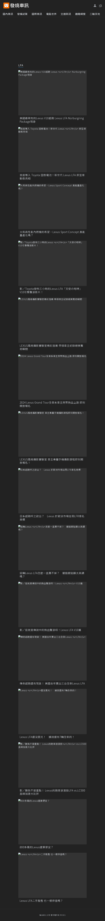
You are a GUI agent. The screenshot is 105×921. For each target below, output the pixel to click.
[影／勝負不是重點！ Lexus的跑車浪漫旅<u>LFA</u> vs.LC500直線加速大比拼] (52, 765)
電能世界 (51, 14)
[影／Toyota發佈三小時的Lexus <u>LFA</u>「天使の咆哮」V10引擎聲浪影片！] (52, 263)
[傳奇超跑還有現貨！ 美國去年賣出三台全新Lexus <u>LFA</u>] (52, 658)
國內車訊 (8, 14)
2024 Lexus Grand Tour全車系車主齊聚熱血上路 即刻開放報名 (52, 404)
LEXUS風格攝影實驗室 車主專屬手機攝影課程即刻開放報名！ (51, 461)
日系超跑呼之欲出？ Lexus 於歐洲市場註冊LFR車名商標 (52, 517)
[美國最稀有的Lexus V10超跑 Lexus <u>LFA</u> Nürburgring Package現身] (52, 92)
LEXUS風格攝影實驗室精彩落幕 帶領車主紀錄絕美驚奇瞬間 (51, 347)
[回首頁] (19, 5)
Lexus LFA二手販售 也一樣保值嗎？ (41, 900)
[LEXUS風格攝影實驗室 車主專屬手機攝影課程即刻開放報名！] (52, 433)
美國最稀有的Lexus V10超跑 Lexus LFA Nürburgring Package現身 (52, 119)
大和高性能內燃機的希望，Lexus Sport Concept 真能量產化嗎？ (52, 233)
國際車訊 (37, 14)
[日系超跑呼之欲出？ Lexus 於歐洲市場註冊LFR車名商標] (52, 490)
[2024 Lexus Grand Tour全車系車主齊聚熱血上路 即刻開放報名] (52, 377)
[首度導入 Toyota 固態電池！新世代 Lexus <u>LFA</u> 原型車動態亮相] (52, 149)
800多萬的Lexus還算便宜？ (36, 847)
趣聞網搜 (80, 14)
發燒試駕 (22, 14)
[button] (100, 5)
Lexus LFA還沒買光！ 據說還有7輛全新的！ (47, 737)
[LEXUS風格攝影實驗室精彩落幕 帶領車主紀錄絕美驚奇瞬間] (52, 320)
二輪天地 (95, 14)
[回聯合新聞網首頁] (6, 5)
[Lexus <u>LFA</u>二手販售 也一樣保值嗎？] (52, 875)
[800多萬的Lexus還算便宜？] (52, 821)
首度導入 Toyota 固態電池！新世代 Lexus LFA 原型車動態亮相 (52, 176)
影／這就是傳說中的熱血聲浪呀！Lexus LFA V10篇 (50, 630)
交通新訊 (66, 14)
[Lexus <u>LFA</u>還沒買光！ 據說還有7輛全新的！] (52, 711)
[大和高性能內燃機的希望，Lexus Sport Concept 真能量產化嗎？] (52, 206)
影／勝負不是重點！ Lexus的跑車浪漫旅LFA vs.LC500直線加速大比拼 (52, 792)
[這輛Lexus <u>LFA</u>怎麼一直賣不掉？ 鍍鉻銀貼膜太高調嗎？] (52, 547)
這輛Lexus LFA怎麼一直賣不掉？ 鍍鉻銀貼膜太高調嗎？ (52, 574)
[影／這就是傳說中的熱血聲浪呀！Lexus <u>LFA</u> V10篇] (52, 604)
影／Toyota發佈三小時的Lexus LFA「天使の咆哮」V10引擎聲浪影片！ (51, 290)
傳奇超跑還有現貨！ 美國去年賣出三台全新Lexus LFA (52, 683)
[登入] (95, 5)
